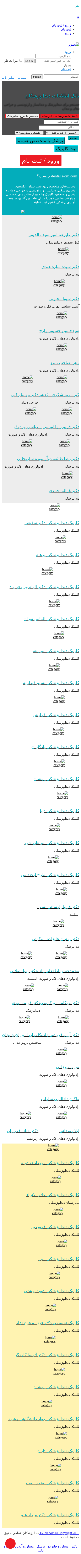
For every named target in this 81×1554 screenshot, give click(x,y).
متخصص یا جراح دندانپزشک (22, 116)
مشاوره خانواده (58, 1546)
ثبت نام (66, 69)
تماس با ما (8, 77)
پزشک (40, 1546)
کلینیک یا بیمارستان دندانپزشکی (60, 116)
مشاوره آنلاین (24, 1546)
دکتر (74, 1546)
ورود (68, 52)
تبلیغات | (21, 77)
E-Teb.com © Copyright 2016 (59, 1533)
